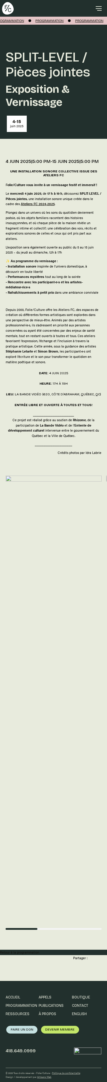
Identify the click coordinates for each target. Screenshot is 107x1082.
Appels (45, 997)
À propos (47, 1014)
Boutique (81, 997)
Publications (51, 1005)
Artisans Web (44, 1076)
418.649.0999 (21, 1050)
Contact (80, 1005)
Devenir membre (60, 1029)
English (79, 1014)
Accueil (13, 997)
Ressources (17, 1014)
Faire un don (22, 1029)
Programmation (21, 1005)
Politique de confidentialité (66, 1073)
